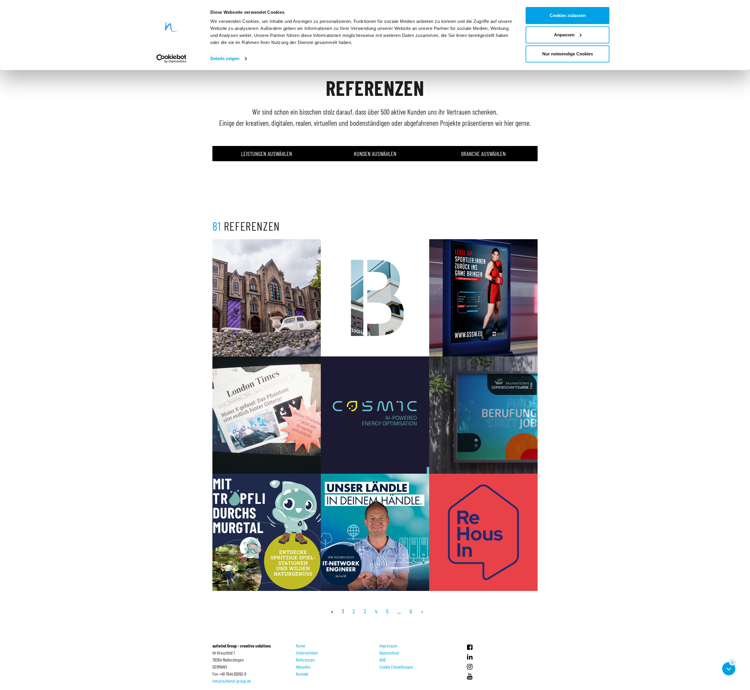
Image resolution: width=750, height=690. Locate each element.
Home (300, 645)
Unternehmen (307, 652)
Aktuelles (303, 666)
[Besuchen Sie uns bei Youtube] (470, 676)
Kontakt (302, 674)
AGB (382, 659)
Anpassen (564, 34)
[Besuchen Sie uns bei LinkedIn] (470, 656)
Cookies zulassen (568, 15)
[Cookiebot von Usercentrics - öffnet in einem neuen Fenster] (171, 58)
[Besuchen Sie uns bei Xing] (470, 666)
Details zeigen (224, 58)
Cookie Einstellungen (396, 666)
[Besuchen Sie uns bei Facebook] (470, 647)
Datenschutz (389, 652)
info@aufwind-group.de (231, 681)
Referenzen (305, 659)
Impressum (388, 645)
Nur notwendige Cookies (567, 53)
